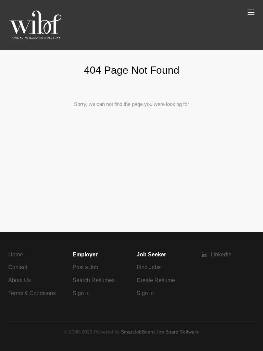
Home (15, 254)
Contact (17, 267)
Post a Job (85, 267)
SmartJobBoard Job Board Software (160, 332)
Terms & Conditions (32, 293)
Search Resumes (94, 280)
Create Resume (156, 280)
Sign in (81, 293)
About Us (19, 280)
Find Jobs (149, 267)
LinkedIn (221, 254)
